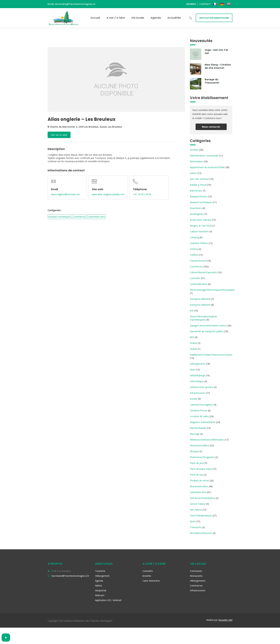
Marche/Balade (198, 427)
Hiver (192, 369)
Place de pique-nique (201, 468)
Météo (98, 585)
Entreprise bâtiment (200, 298)
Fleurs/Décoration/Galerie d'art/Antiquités (203, 318)
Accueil (95, 18)
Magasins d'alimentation (203, 422)
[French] (215, 4)
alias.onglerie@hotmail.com (65, 194)
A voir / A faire (115, 18)
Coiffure (194, 254)
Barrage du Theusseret (212, 81)
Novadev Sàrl (225, 619)
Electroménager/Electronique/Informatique (212, 289)
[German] (222, 4)
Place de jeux (197, 463)
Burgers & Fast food (200, 225)
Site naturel (196, 509)
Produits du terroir (199, 480)
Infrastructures (197, 392)
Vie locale (137, 18)
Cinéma (194, 248)
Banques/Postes (198, 196)
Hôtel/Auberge (197, 375)
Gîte (192, 337)
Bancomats (196, 190)
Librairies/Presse (198, 410)
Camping (194, 237)
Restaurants (196, 575)
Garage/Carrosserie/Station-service (208, 325)
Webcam (99, 595)
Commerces (79, 216)
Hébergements (197, 363)
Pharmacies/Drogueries (202, 457)
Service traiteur (198, 503)
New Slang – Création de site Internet (218, 66)
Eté (191, 310)
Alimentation (196, 161)
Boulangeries (197, 213)
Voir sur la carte (59, 134)
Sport (193, 521)
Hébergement (102, 575)
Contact (205, 4)
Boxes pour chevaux (200, 219)
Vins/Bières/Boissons (201, 533)
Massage (194, 433)
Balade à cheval (198, 184)
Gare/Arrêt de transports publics (206, 331)
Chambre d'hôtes (199, 243)
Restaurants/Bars (199, 486)
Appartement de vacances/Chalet (207, 167)
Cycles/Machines (198, 284)
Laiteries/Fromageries (201, 404)
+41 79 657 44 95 (142, 194)
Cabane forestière (199, 231)
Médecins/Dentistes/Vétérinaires (207, 439)
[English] (229, 4)
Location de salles (199, 416)
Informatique (197, 381)
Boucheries (196, 208)
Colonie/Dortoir (198, 260)
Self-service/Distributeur (202, 498)
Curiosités (195, 278)
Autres (193, 173)
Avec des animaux (199, 178)
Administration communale (204, 155)
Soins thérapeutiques (201, 515)
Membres (191, 4)
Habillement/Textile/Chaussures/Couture (211, 354)
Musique (194, 451)
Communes (196, 570)
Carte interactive (151, 580)
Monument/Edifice (199, 445)
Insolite (194, 398)
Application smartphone (214, 17)
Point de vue (196, 474)
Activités (194, 149)
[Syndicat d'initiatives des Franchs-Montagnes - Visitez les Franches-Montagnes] (64, 17)
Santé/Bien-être (96, 216)
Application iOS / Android (108, 600)
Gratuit (193, 343)
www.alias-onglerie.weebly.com (108, 194)
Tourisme (100, 570)
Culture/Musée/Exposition (203, 272)
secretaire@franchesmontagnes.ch (70, 575)
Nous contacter (211, 126)
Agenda (156, 18)
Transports (195, 527)
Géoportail (100, 590)
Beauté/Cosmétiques (59, 216)
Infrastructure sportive (201, 387)
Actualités (174, 18)
